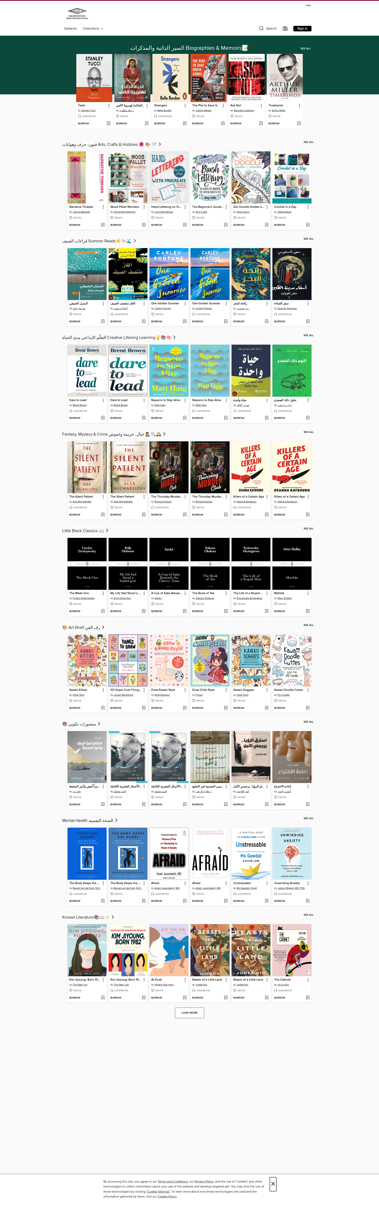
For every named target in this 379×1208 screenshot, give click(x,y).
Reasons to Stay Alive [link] (165, 400)
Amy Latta (201, 212)
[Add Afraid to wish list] (184, 901)
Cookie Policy (167, 1197)
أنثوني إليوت (284, 791)
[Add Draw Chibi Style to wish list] (225, 708)
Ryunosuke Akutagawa (249, 598)
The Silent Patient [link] (81, 497)
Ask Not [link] (235, 105)
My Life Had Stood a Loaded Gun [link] (126, 593)
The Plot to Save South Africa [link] (206, 105)
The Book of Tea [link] (203, 593)
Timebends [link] (275, 105)
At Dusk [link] (156, 980)
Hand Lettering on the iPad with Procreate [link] (167, 207)
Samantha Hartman (124, 212)
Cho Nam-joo (80, 984)
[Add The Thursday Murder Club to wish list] (184, 515)
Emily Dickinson (122, 598)
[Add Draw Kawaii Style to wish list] (184, 708)
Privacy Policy (204, 1182)
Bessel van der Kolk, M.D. (86, 888)
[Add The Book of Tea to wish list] (225, 611)
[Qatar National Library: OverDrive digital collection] (77, 14)
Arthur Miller (278, 110)
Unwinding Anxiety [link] (287, 883)
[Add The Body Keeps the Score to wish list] (102, 901)
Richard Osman (163, 501)
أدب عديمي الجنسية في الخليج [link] (208, 786)
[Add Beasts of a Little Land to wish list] (225, 998)
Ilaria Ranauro (162, 695)
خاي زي (77, 791)
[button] (267, 29)
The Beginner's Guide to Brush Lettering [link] (208, 207)
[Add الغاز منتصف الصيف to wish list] (143, 321)
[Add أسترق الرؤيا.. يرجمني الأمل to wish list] (266, 804)
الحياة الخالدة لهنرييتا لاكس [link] (130, 105)
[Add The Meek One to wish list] (102, 611)
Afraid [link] (155, 883)
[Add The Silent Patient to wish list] (102, 515)
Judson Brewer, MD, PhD (291, 888)
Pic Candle (283, 695)
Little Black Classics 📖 (83, 531)
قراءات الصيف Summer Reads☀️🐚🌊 (97, 241)
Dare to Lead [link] (77, 400)
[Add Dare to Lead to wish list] (102, 418)
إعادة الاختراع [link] (282, 786)
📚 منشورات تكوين (79, 724)
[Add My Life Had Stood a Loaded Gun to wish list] (143, 611)
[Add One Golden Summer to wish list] (184, 321)
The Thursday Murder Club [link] (167, 497)
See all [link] (306, 48)
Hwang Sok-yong (164, 984)
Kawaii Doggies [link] (243, 690)
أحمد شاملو (120, 791)
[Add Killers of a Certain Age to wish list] (266, 515)
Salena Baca (284, 212)
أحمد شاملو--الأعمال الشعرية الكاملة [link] (126, 786)
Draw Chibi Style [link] (203, 690)
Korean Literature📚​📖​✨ (86, 917)
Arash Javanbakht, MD (167, 888)
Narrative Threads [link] (81, 207)
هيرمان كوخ (79, 308)
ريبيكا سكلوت (126, 110)
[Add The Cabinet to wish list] (307, 998)
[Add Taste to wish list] (108, 123)
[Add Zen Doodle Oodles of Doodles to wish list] (266, 225)
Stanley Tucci (88, 110)
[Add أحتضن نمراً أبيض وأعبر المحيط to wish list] (102, 804)
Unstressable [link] (242, 883)
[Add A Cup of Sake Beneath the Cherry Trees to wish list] (184, 611)
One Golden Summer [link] (165, 303)
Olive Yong (78, 695)
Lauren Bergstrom (123, 695)
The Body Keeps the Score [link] (85, 883)
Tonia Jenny (243, 212)
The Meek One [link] (79, 593)
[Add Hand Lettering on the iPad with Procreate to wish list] (184, 225)
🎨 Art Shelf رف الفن (81, 627)
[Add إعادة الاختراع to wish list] (307, 804)
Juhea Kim (201, 984)
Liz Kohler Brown (164, 212)
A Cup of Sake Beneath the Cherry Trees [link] (167, 593)
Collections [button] (92, 28)
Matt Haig (160, 405)
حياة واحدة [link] (240, 400)
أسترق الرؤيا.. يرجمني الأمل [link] (249, 786)
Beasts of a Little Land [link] (207, 980)
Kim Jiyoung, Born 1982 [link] (85, 980)
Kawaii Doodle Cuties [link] (288, 690)
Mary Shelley (285, 598)
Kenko (158, 598)
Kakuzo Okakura (205, 598)
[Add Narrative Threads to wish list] (102, 225)
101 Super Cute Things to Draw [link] (126, 690)
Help (308, 5)
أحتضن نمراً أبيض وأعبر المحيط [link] (85, 786)
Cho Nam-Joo (121, 984)
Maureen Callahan (244, 110)
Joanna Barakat (81, 212)
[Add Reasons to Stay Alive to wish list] (184, 418)
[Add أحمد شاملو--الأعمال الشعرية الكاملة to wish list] (143, 804)
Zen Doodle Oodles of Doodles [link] (249, 207)
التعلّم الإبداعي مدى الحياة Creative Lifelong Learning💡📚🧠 (117, 337)
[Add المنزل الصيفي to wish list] (102, 321)
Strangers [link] (160, 105)
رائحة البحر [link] (240, 303)
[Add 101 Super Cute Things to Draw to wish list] (143, 708)
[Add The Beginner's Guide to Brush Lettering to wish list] (225, 225)
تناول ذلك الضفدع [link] (285, 400)
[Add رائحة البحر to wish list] (266, 321)
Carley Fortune (163, 308)
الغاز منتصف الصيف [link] (122, 303)
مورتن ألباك (243, 405)
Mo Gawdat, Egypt (247, 888)
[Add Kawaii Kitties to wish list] (102, 708)
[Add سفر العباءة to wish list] (307, 321)
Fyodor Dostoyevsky (84, 598)
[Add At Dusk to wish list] (184, 998)
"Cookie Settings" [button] (158, 1192)
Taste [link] (81, 105)
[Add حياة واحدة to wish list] (266, 418)
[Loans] (285, 29)
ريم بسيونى (243, 308)
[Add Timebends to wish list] (298, 123)
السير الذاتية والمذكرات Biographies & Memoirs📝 (189, 48)
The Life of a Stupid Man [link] (249, 593)
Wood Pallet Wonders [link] (124, 207)
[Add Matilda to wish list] (307, 611)
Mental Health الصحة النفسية (88, 820)
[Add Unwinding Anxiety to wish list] (307, 901)
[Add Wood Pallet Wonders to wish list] (143, 225)
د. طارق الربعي (204, 791)
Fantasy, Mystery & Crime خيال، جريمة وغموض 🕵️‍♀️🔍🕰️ (112, 434)
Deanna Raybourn (246, 501)
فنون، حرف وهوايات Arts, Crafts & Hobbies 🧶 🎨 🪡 (110, 144)
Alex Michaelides (82, 501)
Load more (190, 1013)
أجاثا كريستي (121, 308)
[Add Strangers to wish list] (184, 123)
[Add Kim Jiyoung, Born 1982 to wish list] (102, 998)
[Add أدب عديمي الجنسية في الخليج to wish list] (225, 804)
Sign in (302, 28)
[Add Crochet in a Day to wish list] (307, 225)
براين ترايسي (285, 405)
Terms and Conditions (173, 1182)
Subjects (70, 28)
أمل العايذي (243, 791)
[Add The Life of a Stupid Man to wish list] (266, 611)
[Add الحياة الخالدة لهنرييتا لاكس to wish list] (146, 123)
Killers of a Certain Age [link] (248, 497)
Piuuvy (199, 695)
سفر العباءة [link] (281, 303)
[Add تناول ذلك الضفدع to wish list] (307, 418)
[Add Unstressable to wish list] (266, 901)
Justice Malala (203, 110)
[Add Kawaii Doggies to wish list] (266, 708)
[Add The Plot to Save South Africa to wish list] (222, 123)
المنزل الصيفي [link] (78, 303)
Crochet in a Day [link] (285, 207)
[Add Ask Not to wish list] (260, 123)
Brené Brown (80, 405)
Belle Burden (165, 110)
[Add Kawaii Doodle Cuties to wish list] (307, 708)
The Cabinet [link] (282, 980)
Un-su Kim (283, 984)
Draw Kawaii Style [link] (163, 690)
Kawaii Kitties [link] (78, 690)
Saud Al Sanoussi (287, 308)
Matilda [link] (279, 593)
